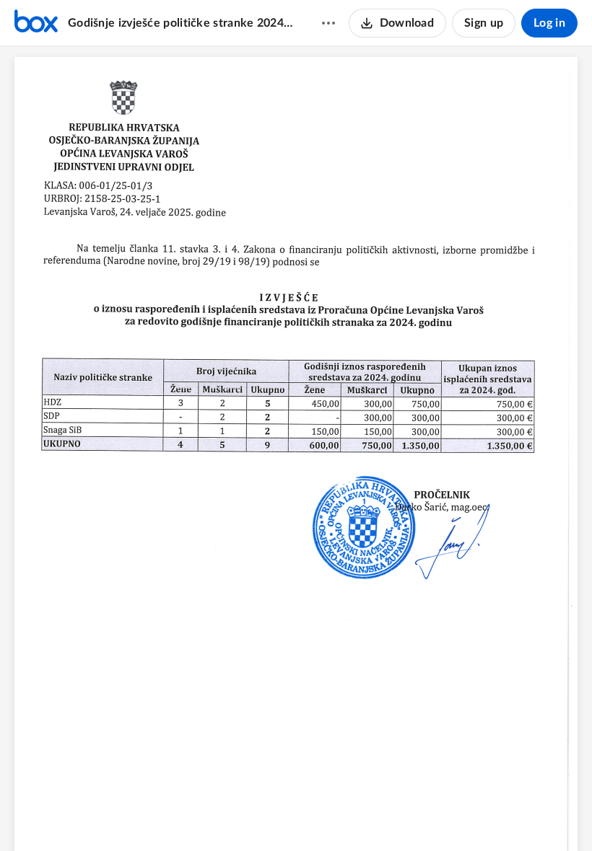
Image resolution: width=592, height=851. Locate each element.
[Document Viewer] (296, 448)
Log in (549, 23)
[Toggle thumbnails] (215, 815)
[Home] (36, 23)
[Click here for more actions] (328, 23)
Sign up (483, 23)
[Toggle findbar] (241, 815)
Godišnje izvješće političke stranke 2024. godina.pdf (181, 23)
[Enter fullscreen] (376, 815)
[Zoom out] (270, 815)
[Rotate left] (348, 815)
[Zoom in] (319, 815)
